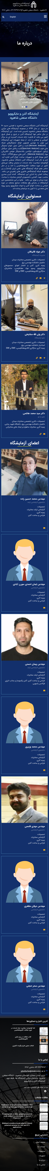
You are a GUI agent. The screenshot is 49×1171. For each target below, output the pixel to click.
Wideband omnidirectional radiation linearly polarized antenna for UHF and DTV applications (17, 1125)
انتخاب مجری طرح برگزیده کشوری (23, 1046)
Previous (45, 85)
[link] (36, 278)
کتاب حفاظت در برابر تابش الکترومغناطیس (23, 1038)
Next (4, 85)
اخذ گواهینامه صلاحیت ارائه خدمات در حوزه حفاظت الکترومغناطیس (23, 1029)
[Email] (40, 278)
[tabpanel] (24, 86)
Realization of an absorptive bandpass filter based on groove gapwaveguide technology (17, 1106)
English (13, 16)
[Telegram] (44, 278)
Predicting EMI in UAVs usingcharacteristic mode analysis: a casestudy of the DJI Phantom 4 (17, 1116)
